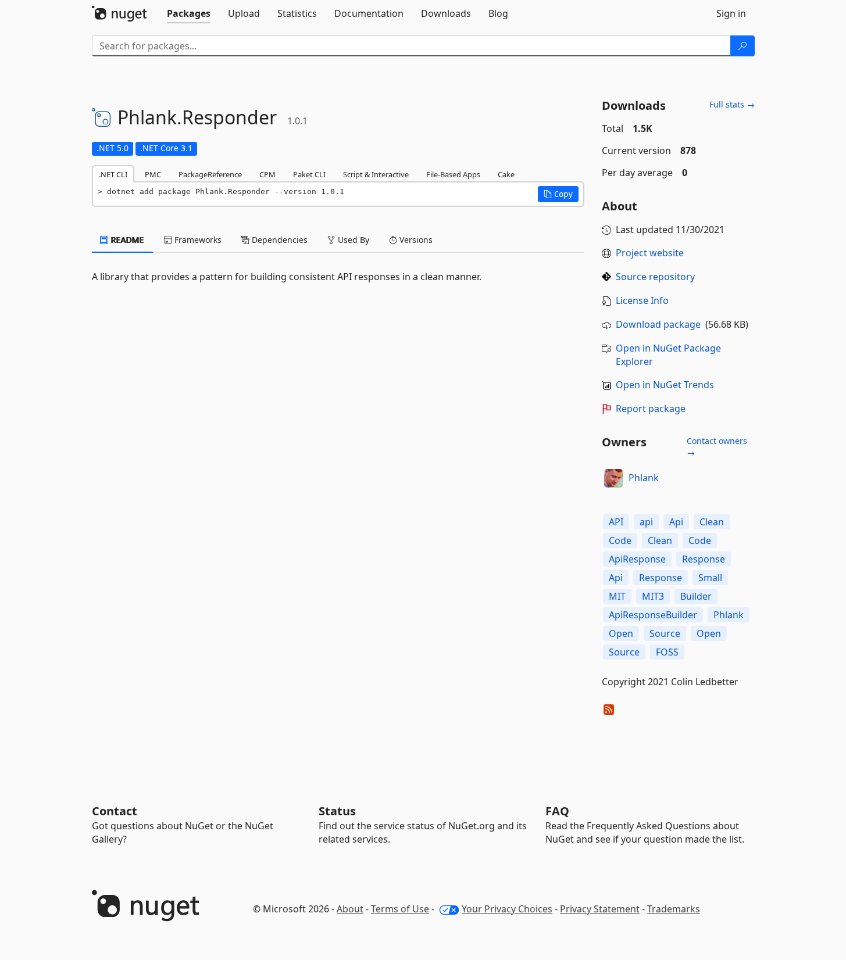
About (350, 908)
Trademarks (673, 908)
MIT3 (653, 596)
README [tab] (126, 239)
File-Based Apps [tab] (453, 174)
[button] (558, 194)
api (646, 521)
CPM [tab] (267, 174)
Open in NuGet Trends (665, 384)
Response (703, 559)
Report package (651, 408)
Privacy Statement (600, 908)
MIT (617, 596)
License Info (642, 300)
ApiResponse (637, 559)
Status (337, 811)
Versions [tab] (415, 239)
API (616, 521)
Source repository (655, 276)
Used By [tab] (352, 239)
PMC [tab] (153, 174)
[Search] (742, 45)
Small (710, 577)
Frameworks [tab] (197, 239)
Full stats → (732, 104)
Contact (114, 811)
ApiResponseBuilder (653, 614)
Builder (696, 596)
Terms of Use (400, 908)
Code (620, 540)
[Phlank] (613, 478)
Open (621, 633)
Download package (658, 324)
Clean (711, 521)
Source (664, 633)
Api (676, 521)
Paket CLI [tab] (309, 174)
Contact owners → (717, 446)
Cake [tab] (506, 174)
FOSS (667, 652)
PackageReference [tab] (210, 174)
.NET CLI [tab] (113, 174)
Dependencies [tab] (278, 239)
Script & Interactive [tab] (376, 174)
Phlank (644, 477)
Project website (650, 252)
